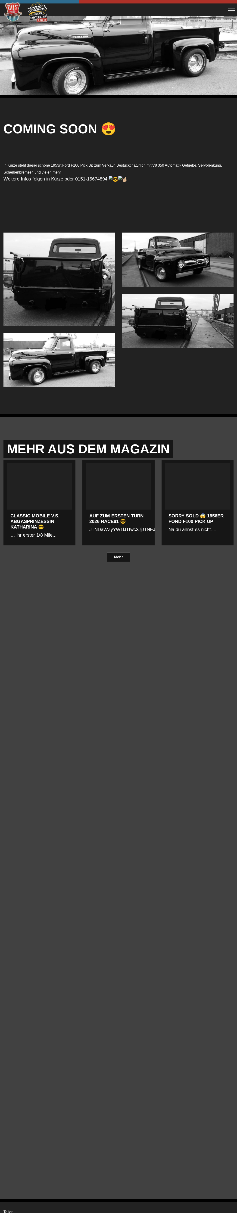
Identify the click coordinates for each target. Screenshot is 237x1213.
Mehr (118, 557)
